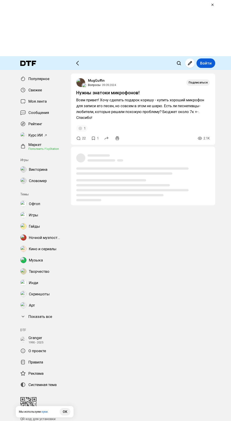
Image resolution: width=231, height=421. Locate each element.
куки (45, 411)
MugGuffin (96, 81)
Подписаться (198, 82)
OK (65, 412)
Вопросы (94, 85)
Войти (206, 63)
